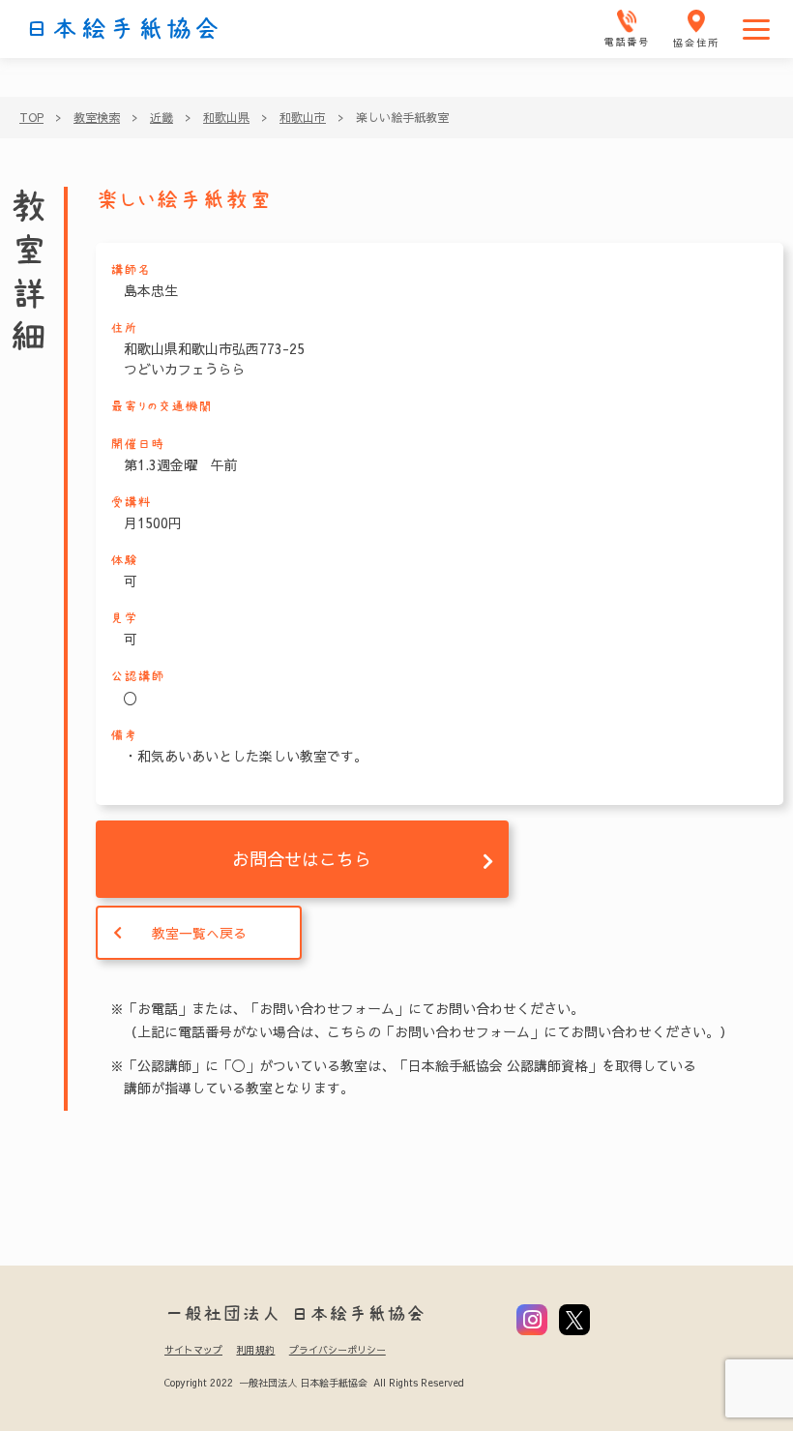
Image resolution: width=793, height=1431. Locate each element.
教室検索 (96, 117)
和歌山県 (226, 117)
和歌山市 (302, 117)
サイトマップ (193, 1349)
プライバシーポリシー (337, 1349)
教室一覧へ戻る (199, 932)
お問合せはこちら (301, 859)
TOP (31, 117)
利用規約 (255, 1349)
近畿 (161, 117)
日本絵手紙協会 (122, 29)
